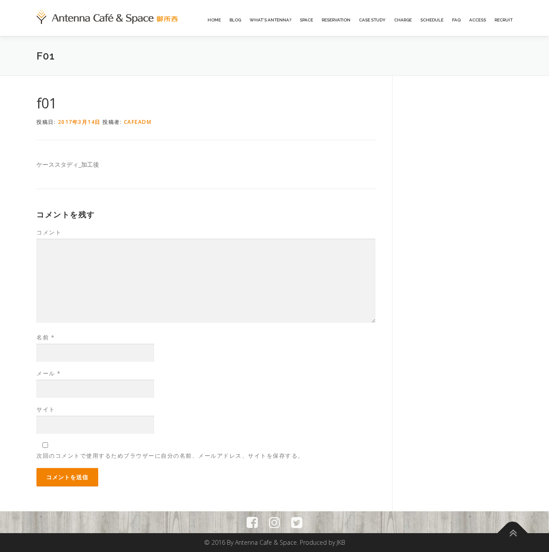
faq (456, 20)
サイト (45, 409)
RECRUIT (504, 20)
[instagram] (274, 522)
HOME (214, 20)
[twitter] (296, 522)
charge (403, 20)
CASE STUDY (372, 20)
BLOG (235, 20)
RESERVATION (336, 20)
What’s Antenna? (270, 20)
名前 (45, 337)
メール (48, 373)
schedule (431, 20)
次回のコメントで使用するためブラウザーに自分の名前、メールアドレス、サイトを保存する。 (170, 455)
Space (306, 20)
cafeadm (138, 122)
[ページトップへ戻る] (513, 533)
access (477, 20)
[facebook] (252, 522)
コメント (48, 232)
